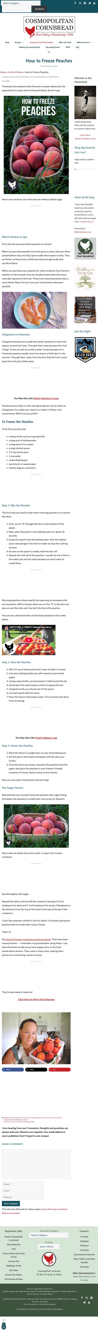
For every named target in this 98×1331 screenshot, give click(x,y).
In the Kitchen (15, 72)
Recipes (18, 42)
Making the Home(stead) (29, 47)
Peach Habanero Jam (46, 737)
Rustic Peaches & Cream (46, 398)
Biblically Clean (8, 1118)
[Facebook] (75, 3)
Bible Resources (83, 42)
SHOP (68, 47)
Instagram (84, 1241)
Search (39, 9)
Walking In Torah (13, 1265)
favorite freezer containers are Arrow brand (28, 939)
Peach (53, 1118)
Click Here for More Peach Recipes (36, 999)
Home (3, 72)
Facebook (84, 1250)
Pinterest (84, 1245)
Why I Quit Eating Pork (83, 1273)
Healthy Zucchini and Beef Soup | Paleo (15, 1120)
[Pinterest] (84, 3)
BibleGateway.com (82, 232)
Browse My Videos (13, 1274)
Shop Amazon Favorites (84, 1254)
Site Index (13, 1270)
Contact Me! (13, 1261)
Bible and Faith (65, 42)
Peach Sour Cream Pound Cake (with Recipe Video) (19, 1122)
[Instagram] (79, 3)
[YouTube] (94, 3)
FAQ (77, 47)
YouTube (84, 1236)
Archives (49, 1242)
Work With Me (13, 1244)
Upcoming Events (53, 47)
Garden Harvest (36, 1118)
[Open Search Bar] (49, 52)
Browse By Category (49, 1231)
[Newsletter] (89, 3)
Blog (7, 42)
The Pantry (58, 1118)
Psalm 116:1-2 (87, 221)
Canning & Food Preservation (41, 42)
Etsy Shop (84, 1267)
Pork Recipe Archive (13, 1279)
